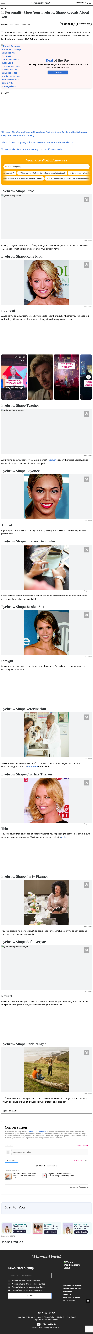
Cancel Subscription (72, 1288)
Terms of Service (34, 1317)
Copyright (21, 1317)
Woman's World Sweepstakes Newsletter (29, 1284)
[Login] (90, 2)
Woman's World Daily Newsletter (26, 1280)
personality (12, 1111)
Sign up (85, 1145)
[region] (46, 1166)
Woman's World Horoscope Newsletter (28, 1287)
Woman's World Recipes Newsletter (27, 1290)
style (63, 837)
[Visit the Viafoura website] (83, 1187)
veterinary (32, 766)
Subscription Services (72, 1285)
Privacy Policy (49, 1317)
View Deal (57, 72)
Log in (79, 1145)
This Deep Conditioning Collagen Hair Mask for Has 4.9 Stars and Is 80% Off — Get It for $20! (57, 66)
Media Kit (61, 1317)
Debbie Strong (8, 24)
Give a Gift (67, 1294)
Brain (3, 8)
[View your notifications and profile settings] (86, 1160)
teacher (52, 459)
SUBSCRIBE (80, 3)
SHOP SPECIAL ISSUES (71, 1298)
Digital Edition (69, 1301)
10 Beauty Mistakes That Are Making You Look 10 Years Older (32, 149)
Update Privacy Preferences (46, 1319)
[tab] (11, 1161)
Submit (30, 1295)
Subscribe (67, 1291)
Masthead (71, 1317)
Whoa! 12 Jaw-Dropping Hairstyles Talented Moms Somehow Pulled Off (37, 142)
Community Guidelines (37, 1132)
